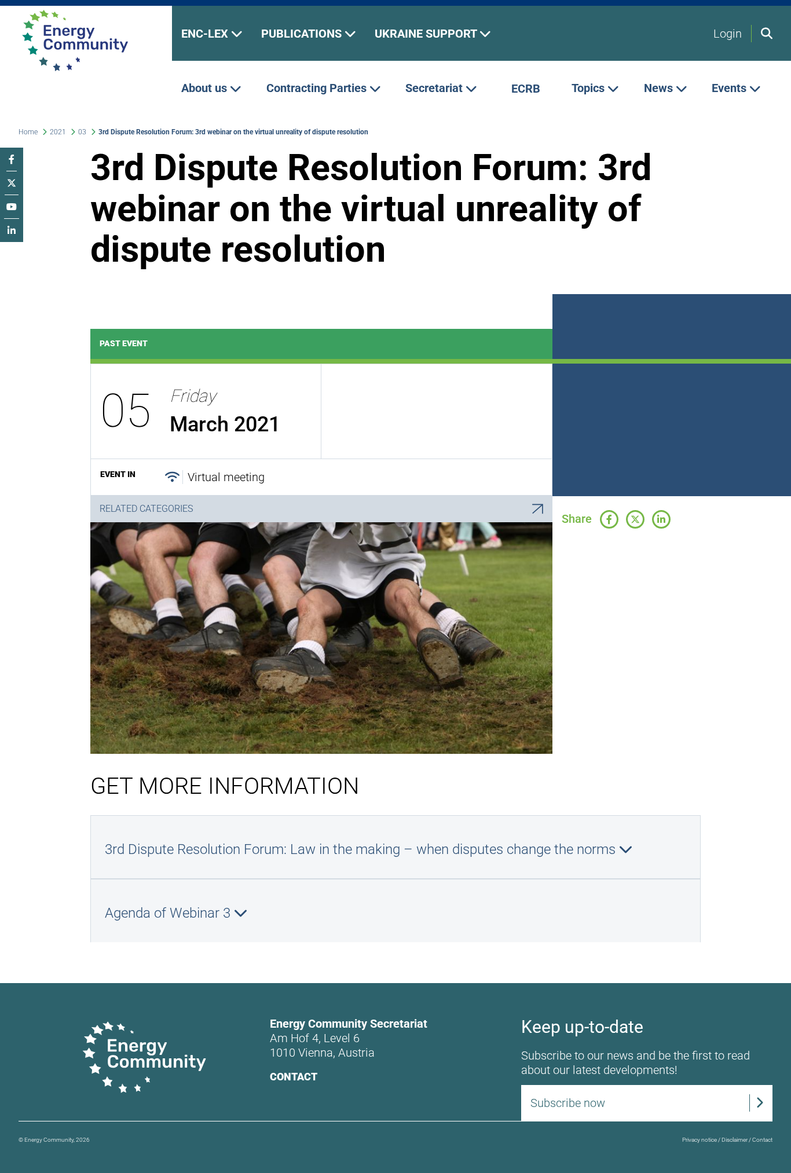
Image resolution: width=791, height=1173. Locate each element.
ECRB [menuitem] (525, 89)
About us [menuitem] (205, 88)
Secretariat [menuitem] (435, 88)
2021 (58, 132)
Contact (293, 1077)
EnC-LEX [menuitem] (206, 34)
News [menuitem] (660, 88)
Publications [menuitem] (303, 34)
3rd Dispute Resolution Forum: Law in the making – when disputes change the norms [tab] (362, 849)
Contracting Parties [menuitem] (317, 88)
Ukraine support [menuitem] (427, 34)
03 (82, 132)
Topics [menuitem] (589, 88)
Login (727, 34)
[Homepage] (86, 40)
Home (28, 132)
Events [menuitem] (730, 88)
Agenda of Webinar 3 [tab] (169, 913)
